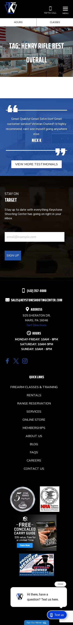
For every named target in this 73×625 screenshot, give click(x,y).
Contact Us (34, 469)
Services (33, 411)
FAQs (34, 452)
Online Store (34, 420)
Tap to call (50, 13)
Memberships (34, 428)
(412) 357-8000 (36, 291)
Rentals (34, 395)
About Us (34, 436)
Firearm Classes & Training (34, 387)
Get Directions (36, 325)
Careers (34, 460)
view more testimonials (36, 164)
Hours (18, 22)
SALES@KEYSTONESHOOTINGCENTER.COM (36, 300)
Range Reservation (34, 403)
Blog (34, 444)
